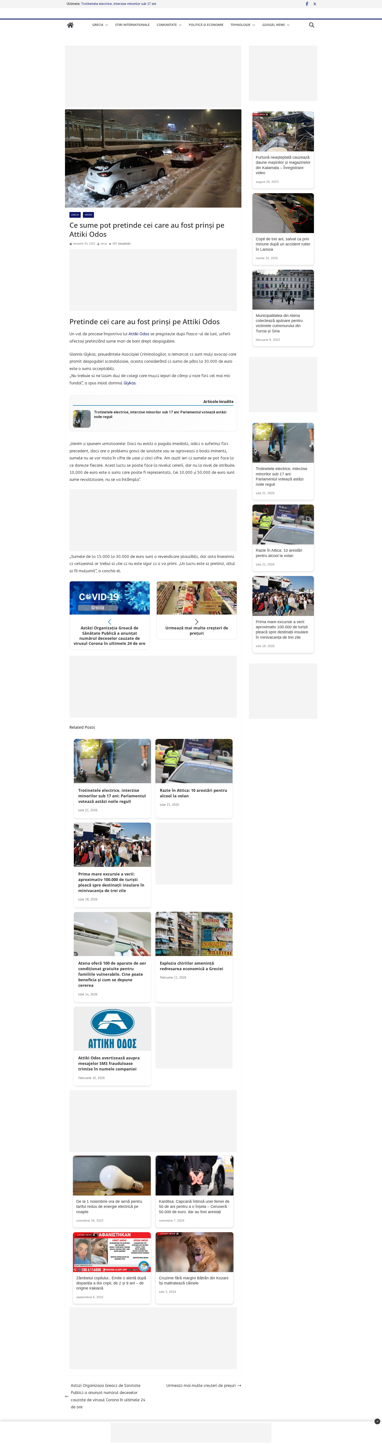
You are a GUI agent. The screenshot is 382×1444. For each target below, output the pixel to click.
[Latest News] (70, 25)
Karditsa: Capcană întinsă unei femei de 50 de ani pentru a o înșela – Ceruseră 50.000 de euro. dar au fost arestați (194, 1206)
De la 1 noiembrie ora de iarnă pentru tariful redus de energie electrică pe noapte (109, 1206)
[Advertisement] (153, 77)
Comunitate (167, 25)
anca (104, 243)
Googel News (273, 25)
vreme (88, 215)
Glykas (130, 383)
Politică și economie (206, 25)
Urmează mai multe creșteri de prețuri (201, 1385)
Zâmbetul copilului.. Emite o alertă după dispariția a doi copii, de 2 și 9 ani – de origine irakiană (111, 1283)
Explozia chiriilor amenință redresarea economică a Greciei (123, 4)
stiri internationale (132, 25)
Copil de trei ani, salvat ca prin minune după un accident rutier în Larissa (283, 244)
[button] (105, 25)
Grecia (97, 25)
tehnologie (240, 25)
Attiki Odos (138, 334)
